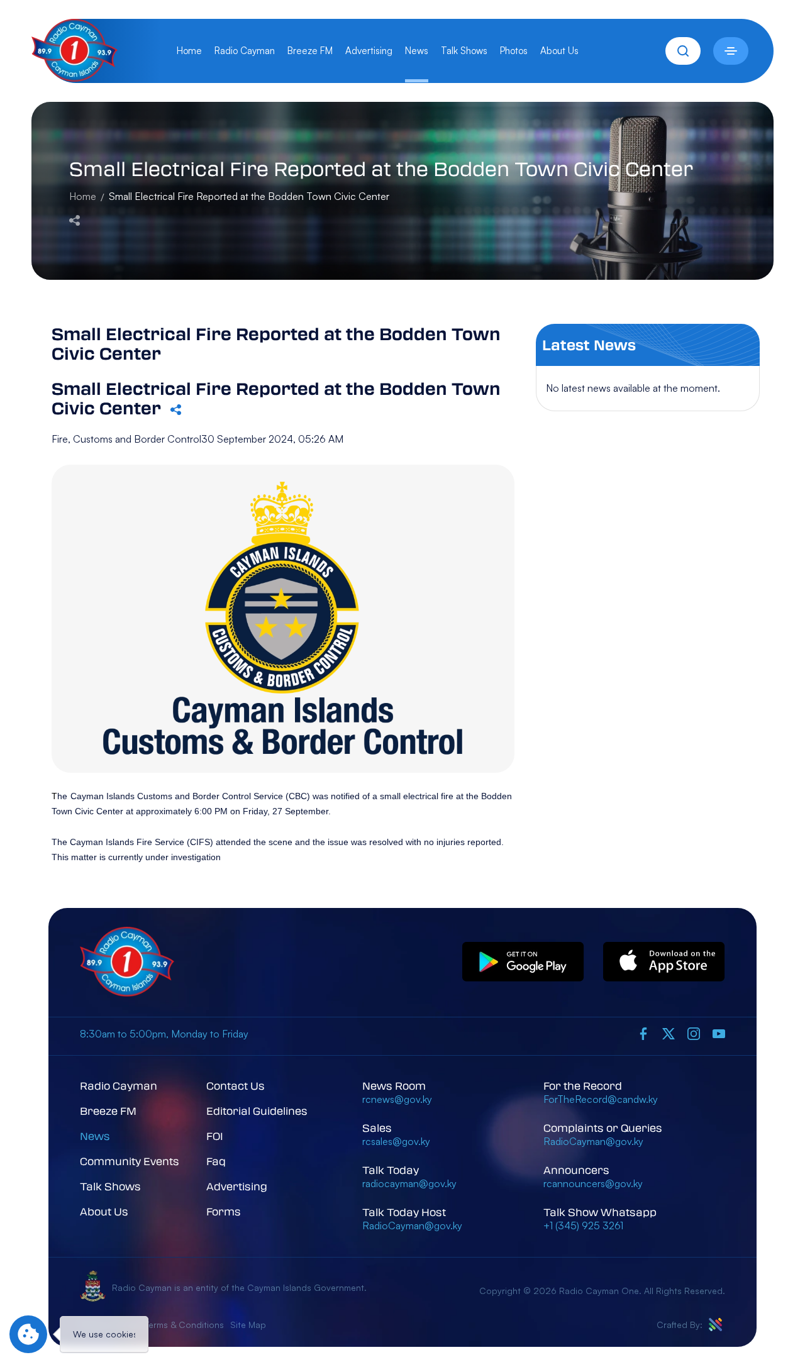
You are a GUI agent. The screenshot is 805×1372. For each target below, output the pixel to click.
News (416, 51)
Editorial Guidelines (257, 1111)
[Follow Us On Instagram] (693, 1033)
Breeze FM (310, 51)
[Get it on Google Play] (523, 962)
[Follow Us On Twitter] (668, 1033)
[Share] (74, 219)
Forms (223, 1211)
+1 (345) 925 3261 (583, 1225)
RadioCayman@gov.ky (412, 1225)
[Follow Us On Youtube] (719, 1033)
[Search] (683, 51)
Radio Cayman (244, 51)
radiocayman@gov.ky (409, 1183)
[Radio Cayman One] (74, 78)
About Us (559, 51)
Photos (514, 51)
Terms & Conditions (184, 1324)
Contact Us (235, 1085)
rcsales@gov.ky (396, 1141)
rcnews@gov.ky (397, 1099)
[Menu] (730, 51)
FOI (214, 1136)
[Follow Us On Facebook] (643, 1033)
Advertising (368, 51)
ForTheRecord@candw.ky (600, 1099)
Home (189, 51)
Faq (216, 1161)
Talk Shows (464, 51)
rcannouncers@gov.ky (593, 1183)
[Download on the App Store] (664, 962)
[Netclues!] (715, 1324)
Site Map (248, 1324)
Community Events (129, 1161)
